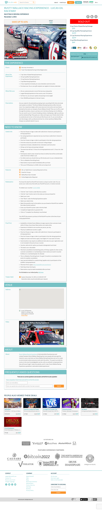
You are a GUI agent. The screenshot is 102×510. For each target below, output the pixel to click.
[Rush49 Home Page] (10, 3)
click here (40, 272)
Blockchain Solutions (31, 481)
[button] (41, 298)
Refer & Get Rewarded (57, 480)
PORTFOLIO (63, 2)
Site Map (28, 487)
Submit (59, 386)
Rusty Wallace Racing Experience (28, 354)
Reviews (28, 488)
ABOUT (56, 2)
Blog (27, 480)
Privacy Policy (30, 490)
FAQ (85, 54)
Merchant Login (55, 478)
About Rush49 (30, 476)
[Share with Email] (96, 17)
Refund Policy (29, 483)
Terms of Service (30, 485)
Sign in (70, 2)
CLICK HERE (36, 187)
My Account (54, 476)
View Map (24, 315)
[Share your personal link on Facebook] (88, 17)
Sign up (78, 2)
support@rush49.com (10, 476)
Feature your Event (10, 480)
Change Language (10, 481)
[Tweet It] (92, 17)
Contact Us (8, 478)
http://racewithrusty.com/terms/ (42, 264)
